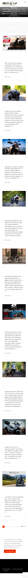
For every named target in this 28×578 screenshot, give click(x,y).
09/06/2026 (8, 266)
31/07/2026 (8, 53)
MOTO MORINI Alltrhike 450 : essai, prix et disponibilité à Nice (13, 161)
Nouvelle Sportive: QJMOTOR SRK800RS (12, 107)
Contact (6, 570)
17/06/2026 (8, 209)
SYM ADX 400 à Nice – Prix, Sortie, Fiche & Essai (14, 493)
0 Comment (17, 53)
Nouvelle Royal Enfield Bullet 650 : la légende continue (13, 271)
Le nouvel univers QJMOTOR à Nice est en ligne (13, 327)
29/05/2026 (8, 380)
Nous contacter (10, 551)
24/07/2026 (8, 103)
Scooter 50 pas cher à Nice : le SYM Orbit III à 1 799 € (13, 58)
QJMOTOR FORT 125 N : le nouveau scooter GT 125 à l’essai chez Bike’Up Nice (14, 442)
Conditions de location (17, 569)
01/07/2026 (8, 157)
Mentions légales (6, 569)
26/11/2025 (8, 437)
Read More (7, 77)
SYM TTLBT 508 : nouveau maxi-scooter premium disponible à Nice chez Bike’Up (14, 385)
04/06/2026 (8, 322)
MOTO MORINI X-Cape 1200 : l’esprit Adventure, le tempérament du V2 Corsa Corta (13, 214)
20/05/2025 (8, 489)
